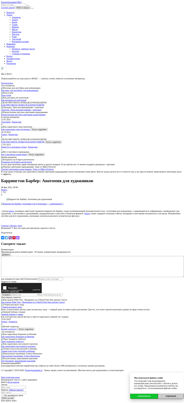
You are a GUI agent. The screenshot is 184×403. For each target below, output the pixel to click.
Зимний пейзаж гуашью (12, 314)
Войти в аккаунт (23, 8)
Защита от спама (8, 281)
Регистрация (13, 382)
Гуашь (15, 24)
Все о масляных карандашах (14, 154)
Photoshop (10, 44)
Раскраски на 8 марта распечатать (16, 162)
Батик (14, 22)
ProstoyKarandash (11, 2)
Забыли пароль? (16, 390)
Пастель (15, 34)
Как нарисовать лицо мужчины (15, 129)
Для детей (16, 39)
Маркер (15, 27)
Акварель (16, 17)
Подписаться (7, 83)
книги (11, 211)
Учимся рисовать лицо (11, 307)
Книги (9, 56)
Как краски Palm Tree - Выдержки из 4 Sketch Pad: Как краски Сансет (33, 302)
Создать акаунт (8, 7)
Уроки (9, 15)
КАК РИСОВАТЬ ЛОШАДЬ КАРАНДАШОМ (22, 142)
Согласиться (144, 396)
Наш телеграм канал (10, 377)
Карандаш (16, 32)
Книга (87, 213)
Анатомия (5, 122)
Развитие (10, 46)
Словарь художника (21, 54)
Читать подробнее (39, 129)
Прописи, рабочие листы (23, 49)
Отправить (6, 295)
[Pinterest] (14, 237)
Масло (15, 29)
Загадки (15, 51)
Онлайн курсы (13, 58)
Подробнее (171, 396)
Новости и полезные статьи (14, 147)
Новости (10, 12)
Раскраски (11, 63)
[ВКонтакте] (2, 237)
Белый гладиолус (9, 329)
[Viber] (10, 237)
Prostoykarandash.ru (33, 370)
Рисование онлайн (20, 41)
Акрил (15, 20)
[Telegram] (6, 237)
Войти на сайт (8, 398)
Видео (9, 61)
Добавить (6, 255)
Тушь (14, 37)
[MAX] (17, 237)
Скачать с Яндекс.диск (11, 225)
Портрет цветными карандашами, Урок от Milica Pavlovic (27, 169)
